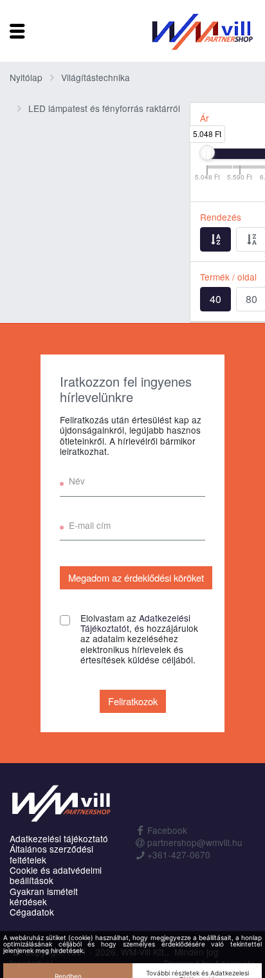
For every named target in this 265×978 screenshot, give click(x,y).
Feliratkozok (133, 701)
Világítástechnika (95, 77)
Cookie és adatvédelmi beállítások (56, 875)
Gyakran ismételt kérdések (44, 896)
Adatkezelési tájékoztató (59, 838)
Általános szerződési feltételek (51, 854)
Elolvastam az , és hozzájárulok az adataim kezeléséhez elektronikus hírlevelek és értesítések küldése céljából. (139, 639)
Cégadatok (32, 912)
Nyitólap (26, 77)
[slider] (207, 152)
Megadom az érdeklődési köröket (136, 577)
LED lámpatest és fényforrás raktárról (104, 108)
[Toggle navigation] (17, 30)
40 (215, 298)
